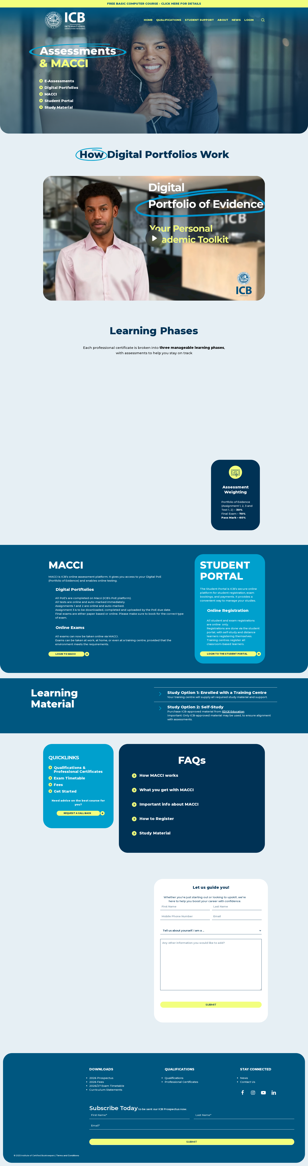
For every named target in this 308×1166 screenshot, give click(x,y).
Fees (58, 785)
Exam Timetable (69, 778)
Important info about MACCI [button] (168, 804)
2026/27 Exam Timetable (106, 1085)
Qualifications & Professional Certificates (78, 770)
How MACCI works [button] (158, 775)
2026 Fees (96, 1082)
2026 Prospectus (101, 1078)
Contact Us (247, 1082)
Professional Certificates (181, 1082)
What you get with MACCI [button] (166, 789)
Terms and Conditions (67, 1155)
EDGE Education (233, 711)
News (244, 1078)
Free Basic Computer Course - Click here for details (154, 3)
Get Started (65, 791)
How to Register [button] (156, 818)
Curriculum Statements (105, 1089)
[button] (66, 654)
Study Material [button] (154, 833)
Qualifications (174, 1078)
